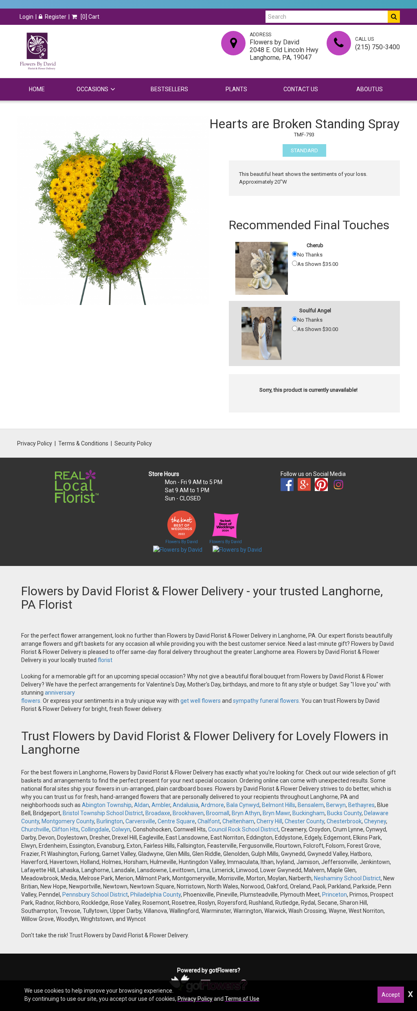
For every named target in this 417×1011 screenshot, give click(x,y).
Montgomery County (68, 821)
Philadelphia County (155, 894)
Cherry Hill (269, 821)
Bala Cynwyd (242, 805)
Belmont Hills (278, 805)
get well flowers (200, 700)
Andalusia (185, 805)
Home (37, 89)
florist (105, 660)
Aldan (141, 805)
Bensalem (311, 805)
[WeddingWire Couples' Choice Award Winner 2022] (177, 549)
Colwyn (121, 829)
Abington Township (107, 805)
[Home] (37, 51)
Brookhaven (188, 813)
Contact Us (300, 89)
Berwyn (336, 805)
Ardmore (212, 805)
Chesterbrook (344, 821)
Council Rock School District (243, 829)
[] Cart (89, 16)
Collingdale (95, 829)
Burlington (110, 821)
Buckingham (308, 813)
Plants (236, 89)
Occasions (92, 89)
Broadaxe (157, 813)
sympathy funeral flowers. (267, 700)
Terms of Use (242, 999)
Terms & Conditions (83, 443)
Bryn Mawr (276, 813)
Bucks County (344, 813)
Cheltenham (238, 821)
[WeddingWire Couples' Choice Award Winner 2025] (237, 549)
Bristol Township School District (103, 813)
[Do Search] (394, 17)
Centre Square (176, 821)
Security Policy (133, 443)
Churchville (35, 829)
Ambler (160, 805)
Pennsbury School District (95, 894)
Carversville (140, 821)
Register (55, 16)
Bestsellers (169, 89)
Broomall (217, 813)
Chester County (304, 821)
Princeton (334, 894)
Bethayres (361, 805)
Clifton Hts (65, 829)
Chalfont (209, 821)
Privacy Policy (34, 443)
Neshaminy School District (347, 878)
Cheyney (375, 821)
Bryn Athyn (246, 813)
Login (26, 16)
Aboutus (369, 89)
